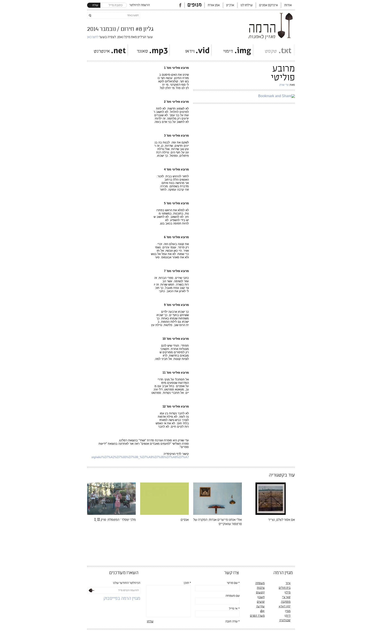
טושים (261, 602)
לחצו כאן (93, 37)
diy (262, 611)
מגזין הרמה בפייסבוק (121, 598)
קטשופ (260, 592)
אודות (288, 5)
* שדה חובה (232, 621)
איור (288, 583)
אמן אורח (214, 5)
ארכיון (230, 5)
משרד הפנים (257, 616)
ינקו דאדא (284, 606)
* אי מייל (234, 609)
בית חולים (284, 588)
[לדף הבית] (271, 24)
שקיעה (260, 606)
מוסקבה (285, 602)
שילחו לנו (247, 5)
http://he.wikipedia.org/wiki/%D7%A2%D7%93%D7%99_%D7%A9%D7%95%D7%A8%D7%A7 (128, 457)
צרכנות (261, 588)
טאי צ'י (286, 597)
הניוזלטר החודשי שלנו (126, 583)
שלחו (150, 621)
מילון (287, 592)
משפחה (260, 583)
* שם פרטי (233, 583)
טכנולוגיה (284, 620)
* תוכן (187, 583)
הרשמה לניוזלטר (139, 5)
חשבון (261, 597)
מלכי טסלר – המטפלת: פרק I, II (115, 520)
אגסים (185, 520)
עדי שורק (283, 84)
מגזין (287, 611)
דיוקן (287, 616)
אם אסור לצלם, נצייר (281, 520)
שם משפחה (232, 596)
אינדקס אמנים (268, 5)
